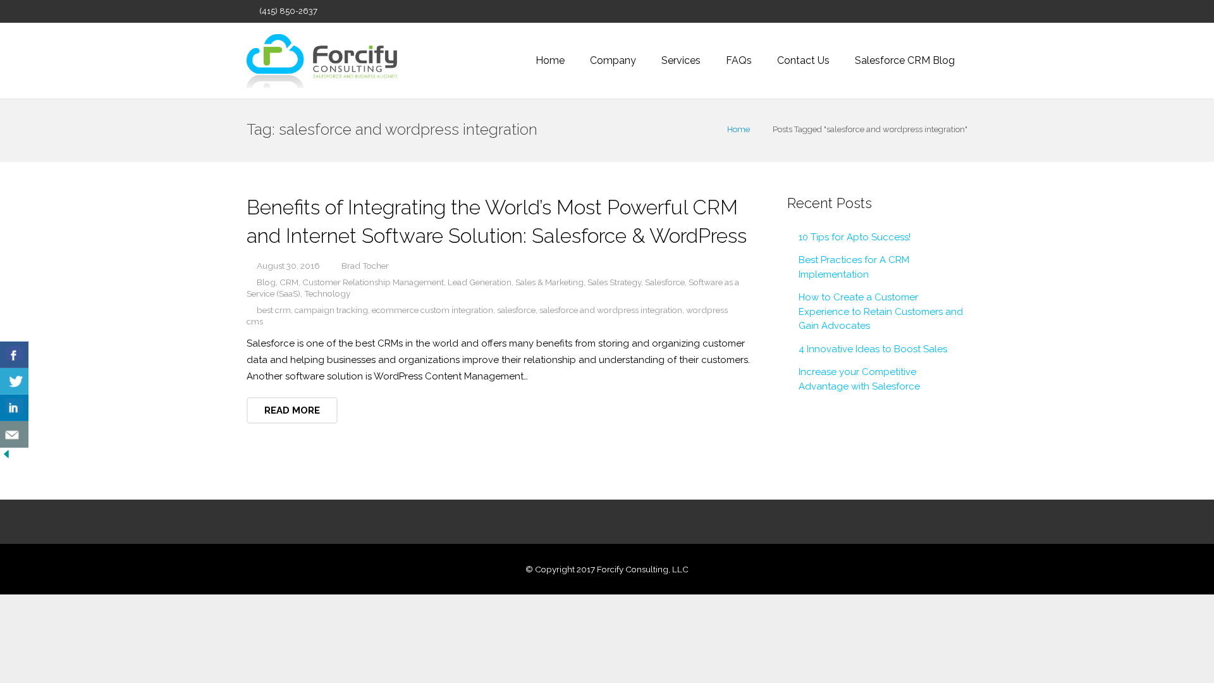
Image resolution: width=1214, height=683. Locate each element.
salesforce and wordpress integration (610, 310)
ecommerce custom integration (432, 310)
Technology (327, 293)
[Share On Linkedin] (14, 408)
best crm (274, 310)
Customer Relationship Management (373, 282)
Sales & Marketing (549, 282)
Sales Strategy (614, 282)
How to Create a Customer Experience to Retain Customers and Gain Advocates (881, 311)
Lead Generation (480, 282)
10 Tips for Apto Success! (854, 237)
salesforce (516, 310)
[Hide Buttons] (6, 457)
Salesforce (665, 282)
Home (738, 129)
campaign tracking (331, 310)
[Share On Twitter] (14, 381)
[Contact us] (14, 434)
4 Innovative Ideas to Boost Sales (873, 349)
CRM (288, 282)
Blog (266, 282)
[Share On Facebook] (14, 355)
